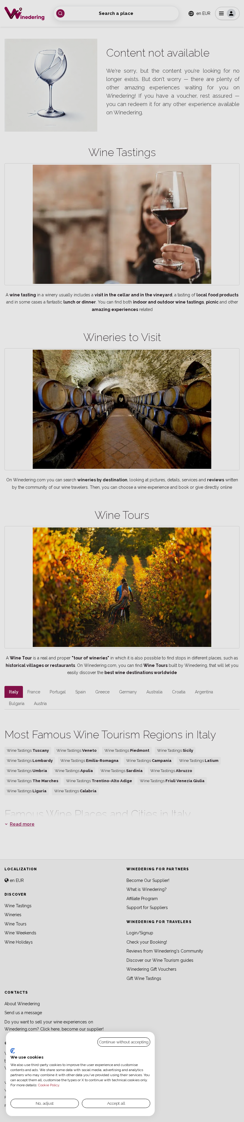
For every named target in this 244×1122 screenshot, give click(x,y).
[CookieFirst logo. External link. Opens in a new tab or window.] (12, 1050)
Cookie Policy (48, 1085)
